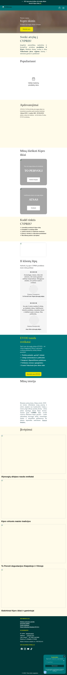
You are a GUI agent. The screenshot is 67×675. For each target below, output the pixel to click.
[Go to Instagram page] (25, 649)
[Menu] (63, 8)
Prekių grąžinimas (24, 625)
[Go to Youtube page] (28, 649)
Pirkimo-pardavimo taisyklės (27, 621)
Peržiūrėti (33, 208)
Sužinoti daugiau (33, 179)
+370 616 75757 (30, 635)
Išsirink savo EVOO (33, 374)
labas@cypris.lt (30, 633)
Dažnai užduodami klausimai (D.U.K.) (29, 627)
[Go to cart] (59, 8)
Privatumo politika (25, 623)
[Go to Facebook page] (22, 649)
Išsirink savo (26, 29)
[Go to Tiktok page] (31, 649)
